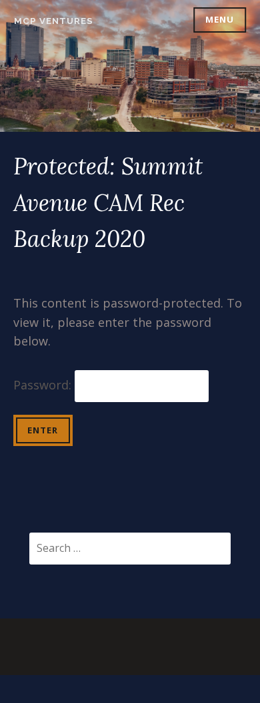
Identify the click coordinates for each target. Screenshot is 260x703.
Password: (44, 385)
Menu (219, 19)
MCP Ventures (53, 21)
